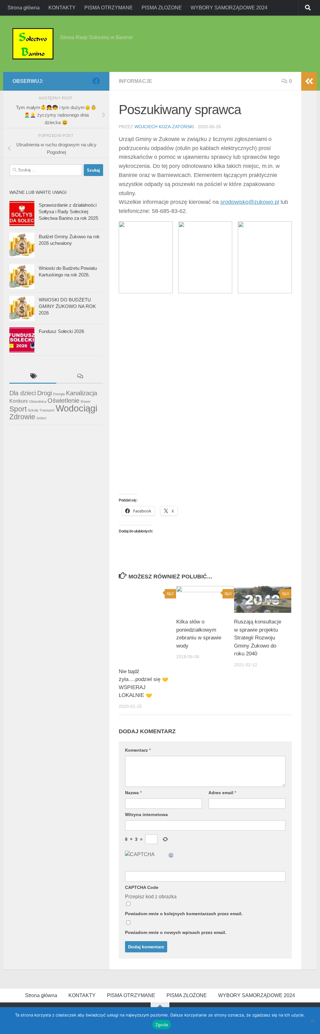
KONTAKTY (62, 7)
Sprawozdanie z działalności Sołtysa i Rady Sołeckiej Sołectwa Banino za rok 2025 (68, 211)
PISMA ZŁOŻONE (162, 7)
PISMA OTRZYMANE (108, 7)
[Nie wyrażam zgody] (312, 1020)
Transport (46, 410)
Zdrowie (22, 417)
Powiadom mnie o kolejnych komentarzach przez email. (183, 913)
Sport (18, 409)
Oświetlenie (63, 400)
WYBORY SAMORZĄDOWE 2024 (229, 7)
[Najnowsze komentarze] (79, 377)
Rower (86, 401)
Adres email (222, 792)
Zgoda (161, 1024)
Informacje (135, 81)
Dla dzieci (22, 393)
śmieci (41, 418)
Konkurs (18, 401)
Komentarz (138, 750)
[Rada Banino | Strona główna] (32, 43)
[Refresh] (171, 854)
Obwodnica (37, 401)
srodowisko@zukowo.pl (249, 202)
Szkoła (33, 410)
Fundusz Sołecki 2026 (61, 331)
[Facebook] (96, 81)
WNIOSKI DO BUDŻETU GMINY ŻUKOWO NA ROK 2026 (67, 306)
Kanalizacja (81, 393)
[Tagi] (32, 377)
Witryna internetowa (146, 814)
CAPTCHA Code (141, 887)
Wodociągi (76, 408)
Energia (59, 394)
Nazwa (133, 792)
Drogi (44, 393)
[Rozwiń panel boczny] (309, 81)
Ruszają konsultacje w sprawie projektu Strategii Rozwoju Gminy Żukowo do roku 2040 (257, 638)
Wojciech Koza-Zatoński (164, 126)
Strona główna (24, 7)
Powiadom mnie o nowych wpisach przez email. (175, 932)
